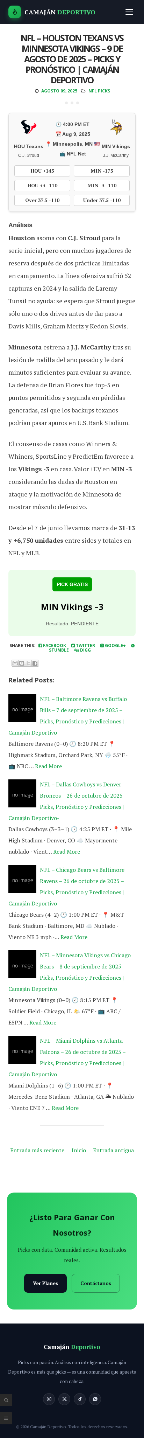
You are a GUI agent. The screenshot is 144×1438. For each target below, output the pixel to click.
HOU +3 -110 (42, 185)
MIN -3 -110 (101, 185)
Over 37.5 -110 (42, 200)
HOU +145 (42, 170)
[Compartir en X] (28, 663)
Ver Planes (45, 1283)
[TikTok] (80, 1399)
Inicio (79, 1150)
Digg (85, 650)
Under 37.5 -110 (102, 200)
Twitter (85, 645)
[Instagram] (49, 1399)
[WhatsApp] (95, 1399)
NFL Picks (99, 91)
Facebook (54, 645)
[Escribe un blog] (21, 663)
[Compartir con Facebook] (34, 663)
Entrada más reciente (37, 1150)
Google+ (115, 645)
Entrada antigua (113, 1150)
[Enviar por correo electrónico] (15, 663)
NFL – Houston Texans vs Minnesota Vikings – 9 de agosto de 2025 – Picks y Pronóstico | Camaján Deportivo (72, 59)
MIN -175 (102, 170)
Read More (48, 766)
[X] (64, 1399)
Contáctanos (95, 1283)
